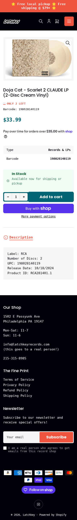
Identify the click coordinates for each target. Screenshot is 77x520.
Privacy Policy (16, 385)
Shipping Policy (17, 396)
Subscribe (56, 437)
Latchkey (29, 514)
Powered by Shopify (52, 514)
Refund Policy (15, 390)
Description (21, 237)
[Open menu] (69, 21)
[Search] (41, 21)
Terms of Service (18, 380)
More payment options (38, 216)
